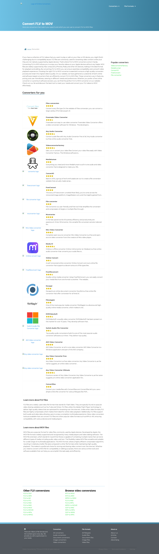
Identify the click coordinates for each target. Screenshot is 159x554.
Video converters (59, 542)
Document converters (61, 537)
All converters (58, 533)
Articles (113, 535)
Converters (113, 6)
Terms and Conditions (119, 549)
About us (114, 533)
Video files (85, 542)
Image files (86, 540)
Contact (114, 537)
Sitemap (132, 549)
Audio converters (59, 535)
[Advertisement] (63, 39)
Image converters (59, 540)
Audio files (86, 535)
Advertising (115, 540)
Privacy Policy (103, 549)
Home (29, 49)
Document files (87, 537)
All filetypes (86, 533)
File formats (129, 6)
